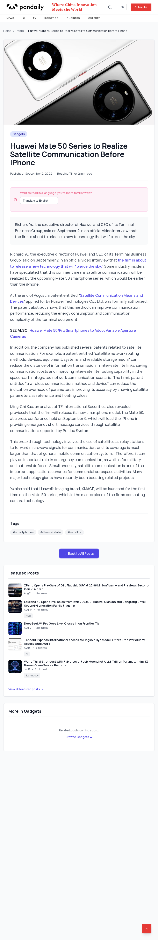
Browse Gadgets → (79, 737)
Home (7, 31)
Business (73, 18)
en (122, 7)
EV (34, 18)
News (10, 18)
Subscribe (141, 7)
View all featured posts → (25, 689)
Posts (20, 31)
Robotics (51, 18)
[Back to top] (146, 928)
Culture (94, 18)
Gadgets (19, 134)
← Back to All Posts (79, 553)
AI (23, 18)
